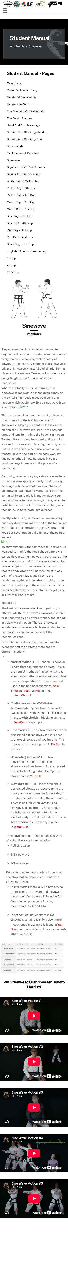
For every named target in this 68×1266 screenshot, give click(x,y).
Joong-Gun (21, 827)
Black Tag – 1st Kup (20, 244)
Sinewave (13, 160)
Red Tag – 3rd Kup (19, 230)
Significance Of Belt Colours (26, 167)
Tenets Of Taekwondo (21, 97)
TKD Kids (13, 272)
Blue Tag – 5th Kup (19, 216)
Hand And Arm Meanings (23, 125)
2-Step (11, 265)
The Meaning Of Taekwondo (25, 111)
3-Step (11, 258)
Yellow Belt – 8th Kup (21, 195)
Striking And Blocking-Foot (25, 139)
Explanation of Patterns (22, 153)
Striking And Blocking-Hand (25, 132)
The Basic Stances (19, 118)
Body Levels (15, 146)
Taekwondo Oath (18, 104)
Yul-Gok (35, 776)
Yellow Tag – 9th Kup (21, 188)
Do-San (56, 744)
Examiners (14, 83)
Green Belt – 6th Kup (21, 209)
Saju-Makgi (32, 690)
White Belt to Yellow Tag (23, 181)
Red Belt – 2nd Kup (20, 237)
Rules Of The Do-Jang (22, 90)
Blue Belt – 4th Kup (20, 223)
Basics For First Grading (23, 174)
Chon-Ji (26, 695)
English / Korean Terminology (26, 251)
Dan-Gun (20, 722)
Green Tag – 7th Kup (21, 202)
